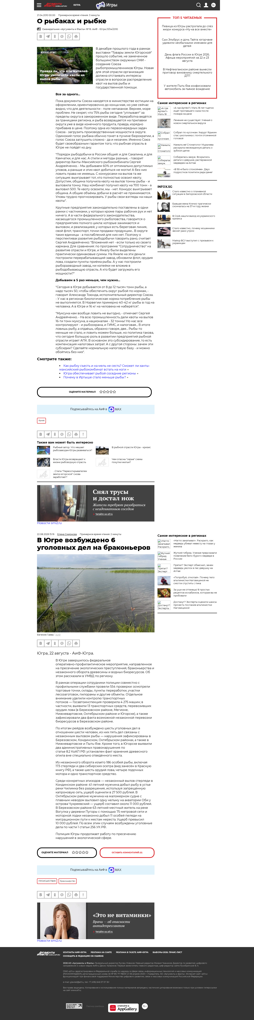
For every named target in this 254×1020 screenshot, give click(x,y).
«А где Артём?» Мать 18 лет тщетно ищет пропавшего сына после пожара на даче (193, 110)
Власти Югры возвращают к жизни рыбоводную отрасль (69, 461)
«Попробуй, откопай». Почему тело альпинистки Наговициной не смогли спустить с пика (194, 580)
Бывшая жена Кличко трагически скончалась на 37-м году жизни (191, 205)
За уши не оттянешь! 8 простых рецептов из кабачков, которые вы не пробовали (195, 592)
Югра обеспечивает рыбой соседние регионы (99, 373)
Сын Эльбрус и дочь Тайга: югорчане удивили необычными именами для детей (187, 43)
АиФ (58, 634)
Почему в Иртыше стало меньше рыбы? (94, 377)
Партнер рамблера (95, 1006)
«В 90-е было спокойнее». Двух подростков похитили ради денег (193, 171)
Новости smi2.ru (49, 523)
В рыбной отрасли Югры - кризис (131, 447)
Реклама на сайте (101, 952)
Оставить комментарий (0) (127, 852)
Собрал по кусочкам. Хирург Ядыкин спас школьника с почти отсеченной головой (195, 135)
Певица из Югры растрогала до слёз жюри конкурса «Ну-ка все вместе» (187, 28)
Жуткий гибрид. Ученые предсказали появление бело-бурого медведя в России (195, 555)
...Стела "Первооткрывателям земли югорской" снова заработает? (70, 474)
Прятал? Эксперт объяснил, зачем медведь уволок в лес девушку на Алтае (193, 568)
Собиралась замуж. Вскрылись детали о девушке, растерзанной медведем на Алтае (192, 160)
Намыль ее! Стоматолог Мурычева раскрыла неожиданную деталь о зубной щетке (193, 147)
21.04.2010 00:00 (46, 15)
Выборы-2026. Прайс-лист (167, 952)
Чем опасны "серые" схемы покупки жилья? (127, 461)
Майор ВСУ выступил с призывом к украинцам (192, 242)
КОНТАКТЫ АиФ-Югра (74, 952)
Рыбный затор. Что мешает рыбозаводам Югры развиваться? (72, 449)
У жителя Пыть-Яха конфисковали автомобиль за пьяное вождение (187, 87)
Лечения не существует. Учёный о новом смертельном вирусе (192, 121)
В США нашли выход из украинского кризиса (193, 217)
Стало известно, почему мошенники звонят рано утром (193, 229)
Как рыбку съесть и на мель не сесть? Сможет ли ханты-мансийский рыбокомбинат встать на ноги (104, 367)
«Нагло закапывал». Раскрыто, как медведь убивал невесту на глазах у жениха (194, 543)
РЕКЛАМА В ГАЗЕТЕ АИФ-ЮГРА (132, 952)
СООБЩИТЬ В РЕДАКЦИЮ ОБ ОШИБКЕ (83, 956)
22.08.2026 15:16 (45, 534)
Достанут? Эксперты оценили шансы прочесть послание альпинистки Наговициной (195, 605)
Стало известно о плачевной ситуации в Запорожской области (192, 192)
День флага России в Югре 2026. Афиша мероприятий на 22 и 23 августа (187, 58)
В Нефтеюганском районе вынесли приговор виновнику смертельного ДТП (187, 72)
